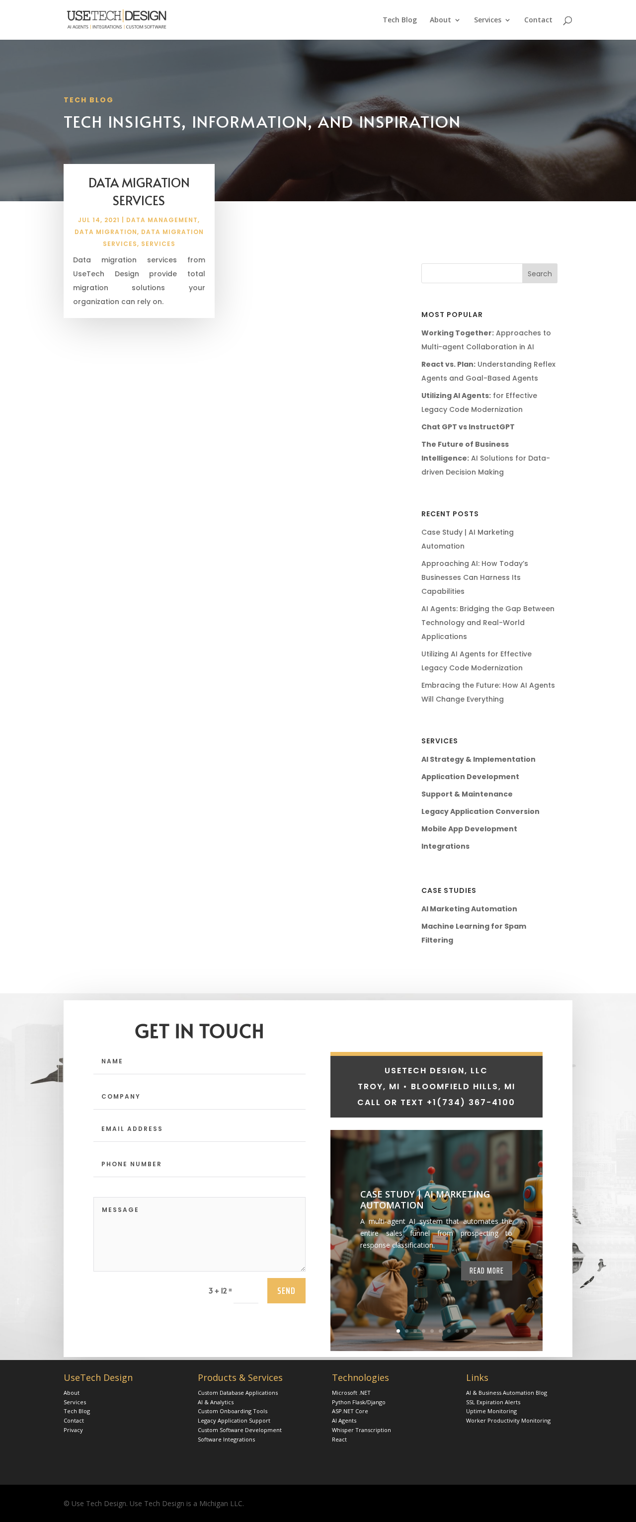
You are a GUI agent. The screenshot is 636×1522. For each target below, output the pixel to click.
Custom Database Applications (238, 1392)
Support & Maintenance (467, 794)
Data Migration (106, 232)
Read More (487, 1270)
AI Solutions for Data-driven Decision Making (485, 458)
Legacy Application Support (234, 1420)
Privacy (73, 1430)
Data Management (162, 220)
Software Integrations (226, 1439)
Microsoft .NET (351, 1392)
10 (474, 1331)
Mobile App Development (469, 829)
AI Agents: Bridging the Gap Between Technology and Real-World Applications (488, 622)
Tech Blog (400, 20)
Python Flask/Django (359, 1402)
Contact (538, 20)
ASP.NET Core (350, 1411)
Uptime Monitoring (491, 1411)
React (339, 1439)
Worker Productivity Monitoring (508, 1420)
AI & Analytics (216, 1402)
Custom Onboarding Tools (232, 1411)
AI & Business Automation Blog (506, 1392)
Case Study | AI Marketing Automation (425, 1199)
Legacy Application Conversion (480, 811)
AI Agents (344, 1420)
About (440, 20)
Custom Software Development (240, 1430)
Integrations (445, 846)
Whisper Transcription (361, 1430)
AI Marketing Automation (469, 909)
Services (487, 20)
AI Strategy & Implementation (478, 759)
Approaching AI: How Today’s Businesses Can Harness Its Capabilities (474, 577)
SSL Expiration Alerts (493, 1402)
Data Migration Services (139, 191)
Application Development (470, 777)
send (286, 1290)
